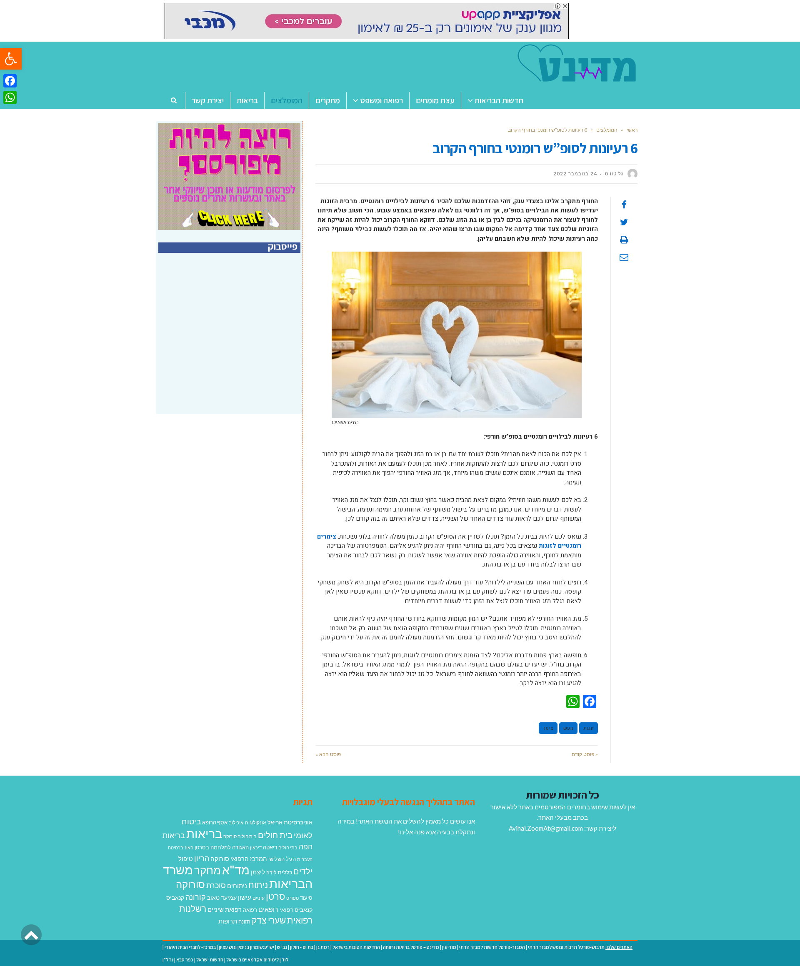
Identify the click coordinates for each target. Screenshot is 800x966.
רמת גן (323, 947)
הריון (201, 858)
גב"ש (282, 947)
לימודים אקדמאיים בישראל (252, 959)
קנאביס (175, 897)
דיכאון (256, 847)
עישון (244, 897)
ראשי (632, 130)
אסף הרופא (215, 822)
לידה (271, 872)
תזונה (244, 921)
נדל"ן (167, 959)
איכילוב (236, 822)
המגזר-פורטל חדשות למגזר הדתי (492, 947)
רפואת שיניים (225, 909)
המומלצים (607, 130)
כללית (285, 872)
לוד (285, 959)
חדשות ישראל (209, 959)
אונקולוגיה (255, 822)
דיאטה (270, 847)
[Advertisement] (230, 342)
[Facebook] (10, 80)
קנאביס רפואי (296, 909)
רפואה (250, 910)
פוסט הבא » (328, 754)
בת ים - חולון (301, 947)
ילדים (302, 871)
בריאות (204, 833)
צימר (548, 728)
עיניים (258, 898)
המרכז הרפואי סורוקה (238, 858)
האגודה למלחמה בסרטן (222, 847)
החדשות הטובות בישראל (356, 947)
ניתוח (258, 885)
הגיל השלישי (282, 859)
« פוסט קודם (585, 754)
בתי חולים (288, 847)
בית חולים (275, 835)
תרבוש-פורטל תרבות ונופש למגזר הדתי (566, 947)
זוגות (588, 728)
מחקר (207, 870)
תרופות (227, 921)
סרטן (275, 896)
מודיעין (449, 947)
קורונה (195, 896)
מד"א (236, 869)
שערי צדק (269, 920)
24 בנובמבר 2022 (575, 174)
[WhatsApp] (10, 97)
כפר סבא (184, 959)
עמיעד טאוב (222, 897)
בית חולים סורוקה (240, 836)
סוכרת (216, 885)
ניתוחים (237, 885)
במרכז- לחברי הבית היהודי (190, 947)
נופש (568, 728)
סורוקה (190, 884)
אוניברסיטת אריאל (290, 822)
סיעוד (306, 897)
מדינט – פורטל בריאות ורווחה (411, 947)
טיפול (185, 858)
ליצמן (258, 872)
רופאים (268, 909)
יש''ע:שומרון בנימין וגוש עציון (246, 947)
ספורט (292, 898)
